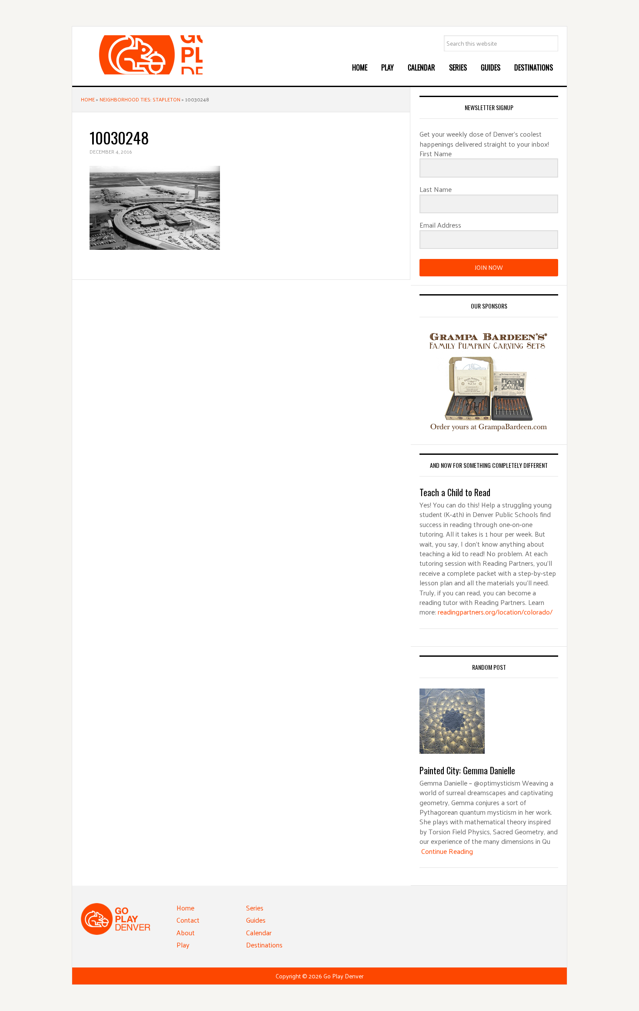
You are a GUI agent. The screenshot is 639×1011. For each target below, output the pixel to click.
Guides (256, 920)
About (185, 932)
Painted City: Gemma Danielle (467, 770)
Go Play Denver (146, 54)
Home (88, 99)
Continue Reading (447, 851)
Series (254, 907)
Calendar (259, 932)
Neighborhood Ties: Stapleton (140, 99)
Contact (188, 920)
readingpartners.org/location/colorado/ (495, 611)
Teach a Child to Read (454, 492)
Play (183, 944)
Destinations (264, 944)
